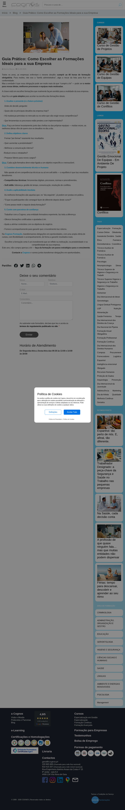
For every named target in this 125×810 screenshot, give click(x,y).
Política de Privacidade (55, 419)
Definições (53, 412)
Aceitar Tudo (72, 412)
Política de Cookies (68, 419)
